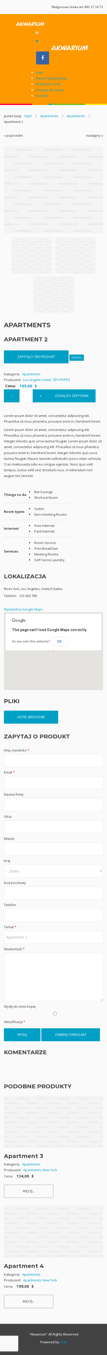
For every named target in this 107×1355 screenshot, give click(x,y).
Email (9, 772)
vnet (63, 1342)
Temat (10, 927)
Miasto (9, 838)
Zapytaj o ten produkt (36, 357)
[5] (53, 294)
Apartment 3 (23, 1156)
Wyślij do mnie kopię (20, 1006)
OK (59, 641)
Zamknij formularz (70, 1034)
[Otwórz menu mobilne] (37, 32)
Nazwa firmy (14, 794)
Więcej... (29, 1191)
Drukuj (76, 357)
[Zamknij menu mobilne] (37, 40)
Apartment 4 (24, 1265)
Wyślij (22, 1034)
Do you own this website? (31, 641)
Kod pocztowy (15, 882)
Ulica (7, 816)
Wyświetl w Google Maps (23, 609)
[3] (75, 255)
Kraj (7, 860)
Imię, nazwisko (16, 750)
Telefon (10, 904)
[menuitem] (39, 72)
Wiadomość (14, 949)
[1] (31, 255)
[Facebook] (42, 57)
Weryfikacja (14, 1021)
